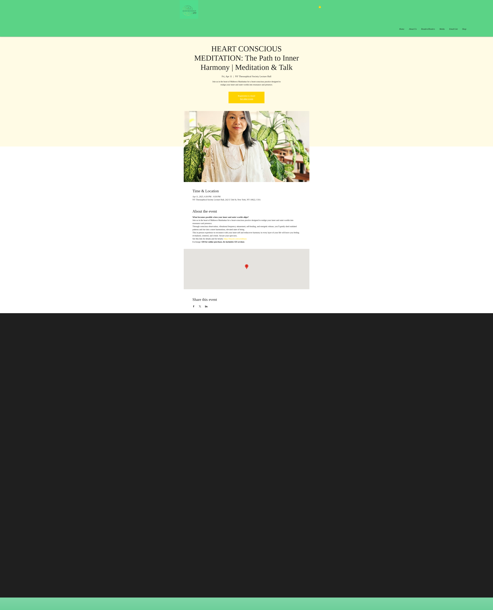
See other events (246, 99)
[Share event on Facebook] (193, 306)
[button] (320, 6)
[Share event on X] (200, 306)
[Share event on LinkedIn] (206, 306)
